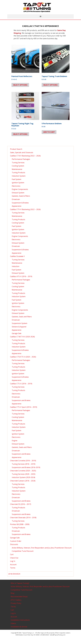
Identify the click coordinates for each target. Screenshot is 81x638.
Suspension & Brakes (20, 203)
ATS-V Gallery (16, 600)
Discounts (14, 544)
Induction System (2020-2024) (23, 477)
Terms (12, 568)
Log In (12, 561)
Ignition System (18, 182)
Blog (12, 593)
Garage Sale (16, 333)
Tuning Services (18, 162)
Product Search (16, 149)
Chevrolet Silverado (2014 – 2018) (23, 517)
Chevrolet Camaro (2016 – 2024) (22, 481)
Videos (13, 623)
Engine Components (20, 189)
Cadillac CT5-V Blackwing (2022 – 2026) (25, 209)
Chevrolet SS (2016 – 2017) (20, 504)
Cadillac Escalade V (17, 256)
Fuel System (16, 179)
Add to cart (49, 132)
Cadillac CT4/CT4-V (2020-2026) (22, 336)
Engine (14, 440)
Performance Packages (21, 159)
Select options (20, 85)
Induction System (18, 176)
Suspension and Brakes (21, 400)
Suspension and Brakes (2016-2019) (26, 467)
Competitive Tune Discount (22, 551)
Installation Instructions (20, 620)
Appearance (16, 206)
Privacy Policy (16, 603)
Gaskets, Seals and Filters (22, 316)
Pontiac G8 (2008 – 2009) (19, 524)
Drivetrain (16, 199)
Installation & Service (19, 626)
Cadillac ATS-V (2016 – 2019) (21, 276)
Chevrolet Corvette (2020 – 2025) (23, 471)
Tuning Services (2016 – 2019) (23, 464)
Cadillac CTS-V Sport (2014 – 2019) (23, 407)
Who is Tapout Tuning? (20, 583)
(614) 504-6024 (14, 574)
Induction (15, 266)
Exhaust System (18, 192)
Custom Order (15, 541)
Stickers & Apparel (19, 327)
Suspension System (19, 323)
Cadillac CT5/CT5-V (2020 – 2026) (23, 357)
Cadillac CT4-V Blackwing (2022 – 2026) (25, 156)
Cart (12, 554)
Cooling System (18, 166)
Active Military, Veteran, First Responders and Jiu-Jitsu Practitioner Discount (42, 548)
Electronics (16, 186)
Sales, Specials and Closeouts (21, 152)
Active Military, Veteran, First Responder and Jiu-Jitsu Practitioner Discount (40, 586)
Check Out (14, 558)
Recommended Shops (19, 596)
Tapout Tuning (40, 7)
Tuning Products (18, 172)
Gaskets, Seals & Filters (21, 196)
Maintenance (17, 169)
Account (13, 564)
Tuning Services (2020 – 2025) (23, 474)
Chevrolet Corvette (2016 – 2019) (23, 460)
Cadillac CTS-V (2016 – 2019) (21, 383)
